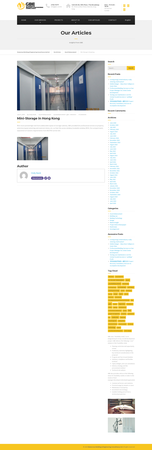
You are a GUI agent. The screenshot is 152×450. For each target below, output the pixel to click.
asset (127, 280)
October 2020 (114, 192)
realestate (115, 317)
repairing (122, 317)
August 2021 (113, 175)
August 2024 (113, 132)
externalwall (118, 297)
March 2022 (113, 164)
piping (124, 310)
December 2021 (115, 168)
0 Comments (82, 114)
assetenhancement (59, 114)
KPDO (110, 307)
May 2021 (113, 179)
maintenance (122, 307)
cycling (110, 294)
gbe (68, 114)
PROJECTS (58, 20)
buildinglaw (131, 287)
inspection (122, 304)
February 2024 (114, 138)
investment (130, 304)
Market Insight (114, 222)
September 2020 (115, 195)
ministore (73, 114)
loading (115, 307)
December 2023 (115, 140)
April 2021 (113, 181)
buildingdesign (122, 287)
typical (118, 327)
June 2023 (113, 149)
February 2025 (114, 129)
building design (112, 287)
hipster (115, 304)
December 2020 (115, 188)
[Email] (49, 178)
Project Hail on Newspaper (118, 225)
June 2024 (113, 136)
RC (109, 317)
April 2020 (113, 203)
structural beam (113, 324)
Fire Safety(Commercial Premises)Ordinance (119, 300)
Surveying (130, 324)
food (132, 300)
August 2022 (113, 155)
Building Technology (116, 218)
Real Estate (113, 227)
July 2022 (113, 158)
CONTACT (112, 20)
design (115, 294)
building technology (114, 290)
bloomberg (125, 283)
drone (126, 294)
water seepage (127, 330)
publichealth (131, 313)
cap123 (122, 290)
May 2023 (113, 151)
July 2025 (113, 127)
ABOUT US (75, 20)
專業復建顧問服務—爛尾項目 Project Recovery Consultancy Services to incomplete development (121, 103)
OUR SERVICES (40, 20)
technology (112, 327)
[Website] (45, 178)
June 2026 (113, 123)
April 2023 (113, 153)
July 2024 (113, 134)
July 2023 (113, 147)
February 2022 (114, 166)
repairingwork (112, 321)
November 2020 (115, 190)
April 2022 (113, 162)
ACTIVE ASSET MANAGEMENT (116, 280)
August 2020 (113, 197)
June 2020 (113, 201)
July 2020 (113, 199)
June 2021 (113, 177)
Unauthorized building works (115, 330)
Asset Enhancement (45, 114)
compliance (128, 290)
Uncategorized (114, 229)
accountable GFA (119, 276)
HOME (23, 20)
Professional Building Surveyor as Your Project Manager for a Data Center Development (122, 90)
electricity (111, 297)
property (123, 313)
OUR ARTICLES (94, 20)
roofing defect (121, 321)
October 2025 (114, 125)
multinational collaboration (115, 310)
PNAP (129, 310)
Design (112, 220)
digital (121, 294)
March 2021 (113, 184)
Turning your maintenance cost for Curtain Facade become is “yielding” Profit (121, 97)
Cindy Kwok (36, 173)
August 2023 (113, 145)
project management (114, 313)
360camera (111, 276)
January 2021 (114, 186)
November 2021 (115, 171)
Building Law (113, 216)
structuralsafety (122, 324)
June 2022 (113, 160)
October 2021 (114, 173)
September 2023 (115, 142)
